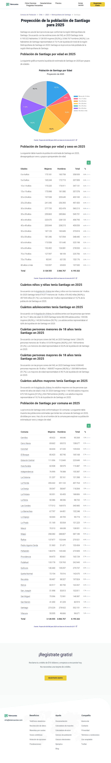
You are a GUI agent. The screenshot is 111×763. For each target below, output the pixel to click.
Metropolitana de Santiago (61, 15)
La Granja (25, 488)
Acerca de (85, 721)
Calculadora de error (63, 730)
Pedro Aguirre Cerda (29, 545)
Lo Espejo (25, 517)
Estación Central (27, 460)
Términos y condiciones (90, 735)
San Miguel (25, 596)
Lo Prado (24, 522)
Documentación (61, 721)
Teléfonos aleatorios (37, 721)
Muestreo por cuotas (37, 730)
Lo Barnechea (26, 511)
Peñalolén (25, 551)
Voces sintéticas (36, 735)
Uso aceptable (86, 739)
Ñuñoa (23, 539)
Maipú (23, 534)
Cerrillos (24, 437)
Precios (58, 3)
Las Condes (26, 505)
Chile (40, 15)
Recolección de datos (38, 726)
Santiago (24, 607)
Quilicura (24, 568)
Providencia (26, 556)
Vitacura (24, 613)
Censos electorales (63, 739)
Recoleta (24, 579)
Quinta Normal (27, 573)
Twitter (84, 744)
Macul (23, 528)
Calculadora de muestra (64, 726)
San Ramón (25, 602)
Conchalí (24, 449)
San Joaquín (26, 590)
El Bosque (25, 454)
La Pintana (25, 494)
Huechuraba (26, 466)
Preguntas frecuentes (34, 5)
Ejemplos (59, 744)
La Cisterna (25, 477)
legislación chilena (43, 291)
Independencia (27, 471)
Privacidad (85, 730)
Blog (57, 749)
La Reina (24, 500)
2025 (47, 15)
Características (45, 3)
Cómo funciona (30, 3)
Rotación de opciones (38, 739)
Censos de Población (28, 15)
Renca (23, 585)
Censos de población (64, 735)
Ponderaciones (35, 744)
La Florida (25, 483)
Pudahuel (25, 562)
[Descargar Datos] (89, 163)
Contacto (84, 726)
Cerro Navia (26, 443)
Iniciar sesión (80, 4)
